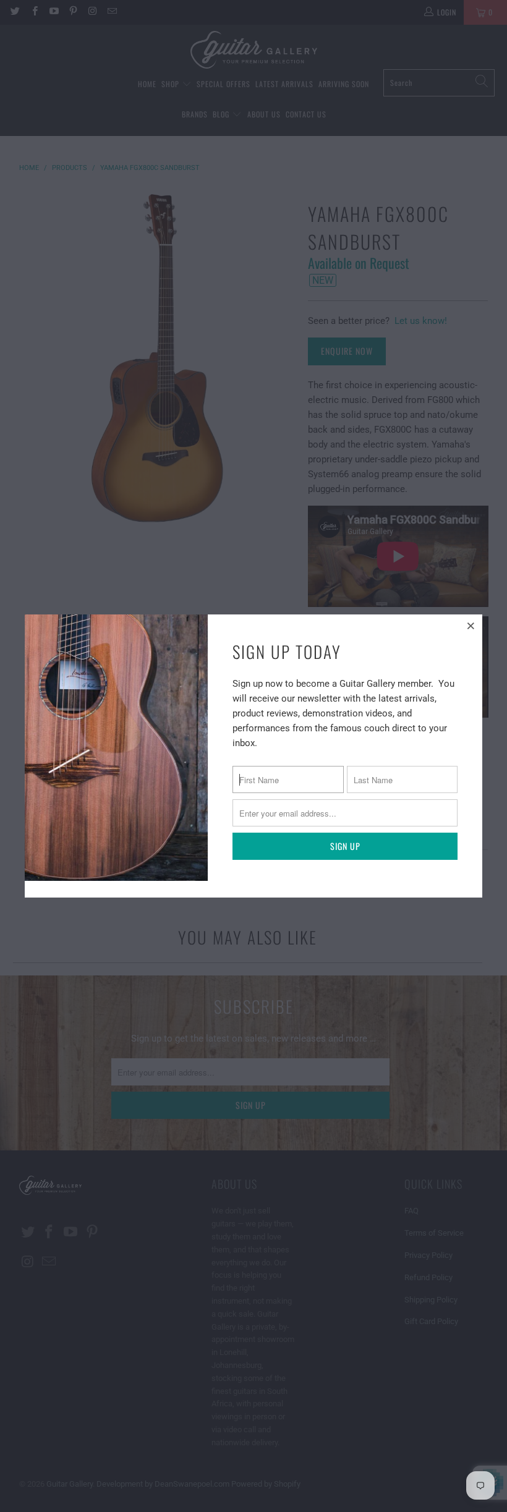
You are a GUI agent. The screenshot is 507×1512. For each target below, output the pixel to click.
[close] (471, 625)
